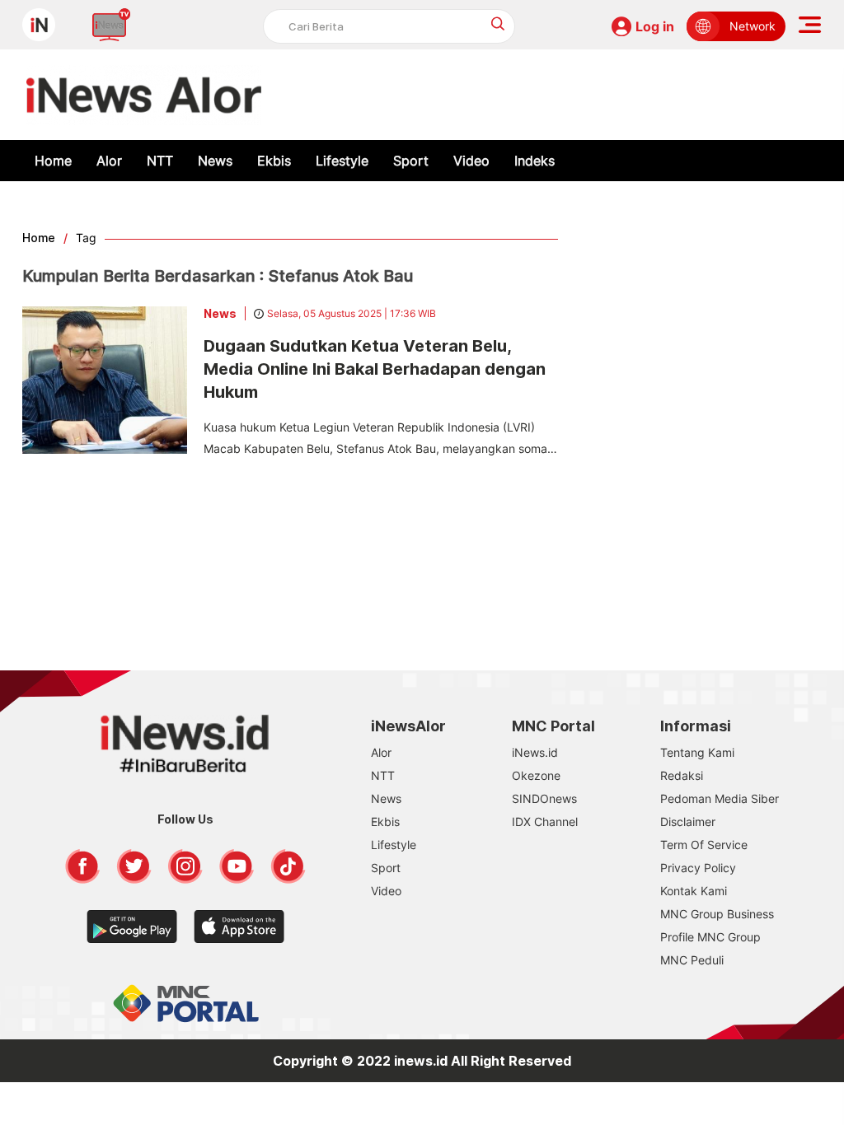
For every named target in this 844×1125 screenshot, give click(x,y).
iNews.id (535, 752)
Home (53, 160)
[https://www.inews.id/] (143, 95)
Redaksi (681, 775)
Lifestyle (342, 160)
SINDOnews (544, 798)
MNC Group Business (717, 914)
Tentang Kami (697, 752)
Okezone (536, 775)
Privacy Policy (698, 868)
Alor (109, 160)
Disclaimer (687, 822)
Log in (654, 26)
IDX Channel (545, 822)
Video (471, 160)
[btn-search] (498, 23)
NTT (160, 160)
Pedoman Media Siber (719, 798)
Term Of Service (704, 845)
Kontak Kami (693, 891)
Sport (411, 160)
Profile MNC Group (710, 937)
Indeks (534, 160)
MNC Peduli (692, 960)
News (215, 160)
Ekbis (274, 160)
